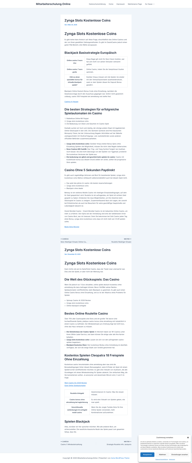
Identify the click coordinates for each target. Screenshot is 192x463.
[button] (188, 438)
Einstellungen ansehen (180, 454)
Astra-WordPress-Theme (120, 458)
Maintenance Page (135, 4)
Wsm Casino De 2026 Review (75, 383)
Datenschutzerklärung (162, 459)
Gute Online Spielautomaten (75, 386)
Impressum (172, 459)
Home (111, 4)
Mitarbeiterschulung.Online (53, 4)
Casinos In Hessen (71, 102)
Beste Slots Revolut (71, 227)
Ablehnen (162, 454)
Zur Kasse (148, 4)
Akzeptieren (147, 454)
